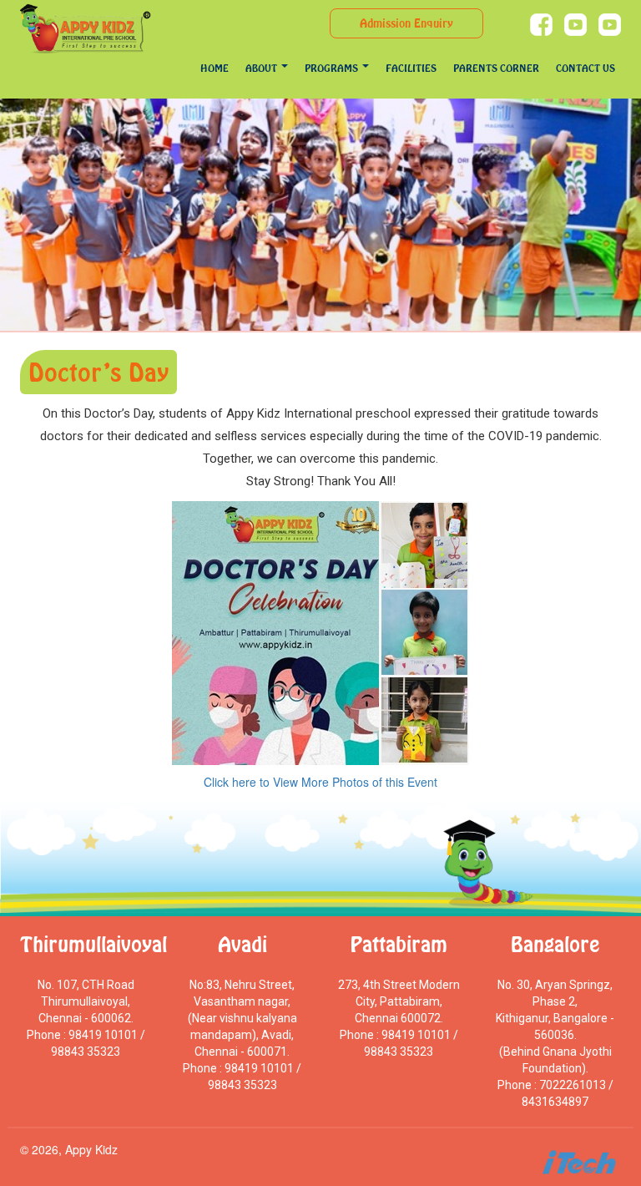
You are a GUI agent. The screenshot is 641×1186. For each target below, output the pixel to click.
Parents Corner (496, 68)
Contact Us (585, 68)
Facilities (411, 68)
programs (333, 68)
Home (214, 68)
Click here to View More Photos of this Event (320, 781)
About (262, 68)
